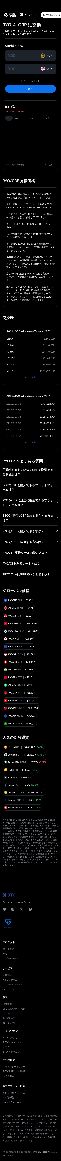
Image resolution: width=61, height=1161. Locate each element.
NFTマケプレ (9, 1022)
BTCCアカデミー (11, 1018)
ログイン (33, 14)
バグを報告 (8, 1097)
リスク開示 (8, 1076)
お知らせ (7, 1047)
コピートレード (10, 958)
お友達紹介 (8, 975)
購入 (30, 89)
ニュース (7, 1013)
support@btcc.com (12, 1102)
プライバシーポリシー (14, 1066)
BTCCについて (10, 1037)
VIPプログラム (10, 979)
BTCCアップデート (12, 1042)
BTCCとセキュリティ (13, 1051)
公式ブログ (8, 1004)
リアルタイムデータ (13, 984)
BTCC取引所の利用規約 (14, 1071)
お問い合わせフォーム (14, 1092)
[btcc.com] (10, 15)
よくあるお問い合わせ (14, 1008)
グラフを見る (48, 164)
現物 (5, 953)
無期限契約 (8, 949)
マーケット (8, 989)
